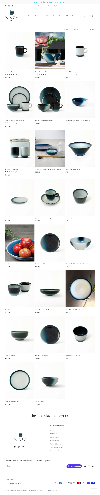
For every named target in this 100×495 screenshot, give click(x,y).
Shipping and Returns (56, 447)
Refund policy (33, 490)
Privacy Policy (54, 437)
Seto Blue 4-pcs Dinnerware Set (44, 120)
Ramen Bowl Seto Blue (41, 72)
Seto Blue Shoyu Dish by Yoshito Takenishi (78, 120)
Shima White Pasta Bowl (42, 310)
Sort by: (66, 29)
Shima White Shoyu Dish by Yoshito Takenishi (48, 169)
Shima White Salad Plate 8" (73, 310)
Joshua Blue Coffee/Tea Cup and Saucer (46, 218)
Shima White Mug (71, 72)
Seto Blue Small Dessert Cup (73, 218)
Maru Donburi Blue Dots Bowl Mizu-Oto (77, 264)
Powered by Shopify (22, 490)
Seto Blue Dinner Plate (41, 356)
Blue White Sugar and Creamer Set (14, 310)
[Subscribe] (38, 466)
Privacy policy (42, 490)
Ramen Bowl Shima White (73, 169)
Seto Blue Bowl (39, 401)
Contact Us (53, 433)
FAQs (52, 430)
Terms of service (52, 490)
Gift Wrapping (54, 440)
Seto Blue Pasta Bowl (11, 264)
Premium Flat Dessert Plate (12, 218)
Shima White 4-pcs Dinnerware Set (14, 120)
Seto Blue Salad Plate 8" (41, 264)
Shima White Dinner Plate (12, 401)
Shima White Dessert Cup (73, 356)
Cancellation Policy (56, 451)
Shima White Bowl (10, 356)
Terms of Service (55, 444)
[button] (41, 16)
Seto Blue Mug (9, 72)
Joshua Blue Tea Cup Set (12, 169)
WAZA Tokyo (12, 490)
